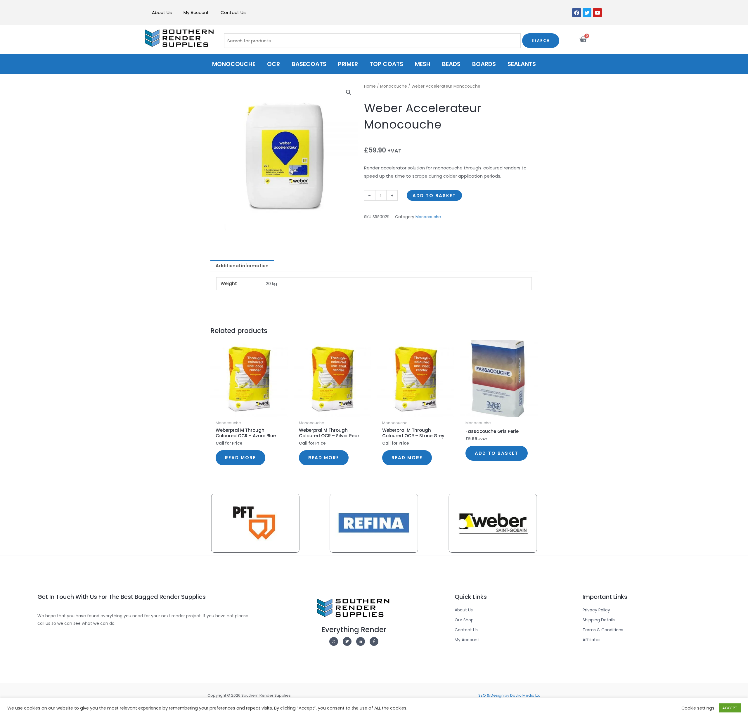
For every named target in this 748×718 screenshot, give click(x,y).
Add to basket (434, 195)
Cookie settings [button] (697, 708)
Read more (240, 458)
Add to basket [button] (496, 453)
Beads (451, 64)
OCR (273, 64)
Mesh (422, 64)
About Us (162, 12)
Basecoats (309, 64)
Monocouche (233, 64)
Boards (484, 64)
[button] (348, 92)
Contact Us (233, 12)
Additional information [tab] (242, 266)
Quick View (249, 412)
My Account (196, 12)
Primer (348, 64)
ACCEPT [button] (729, 708)
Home (370, 86)
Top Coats (386, 64)
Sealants (522, 64)
